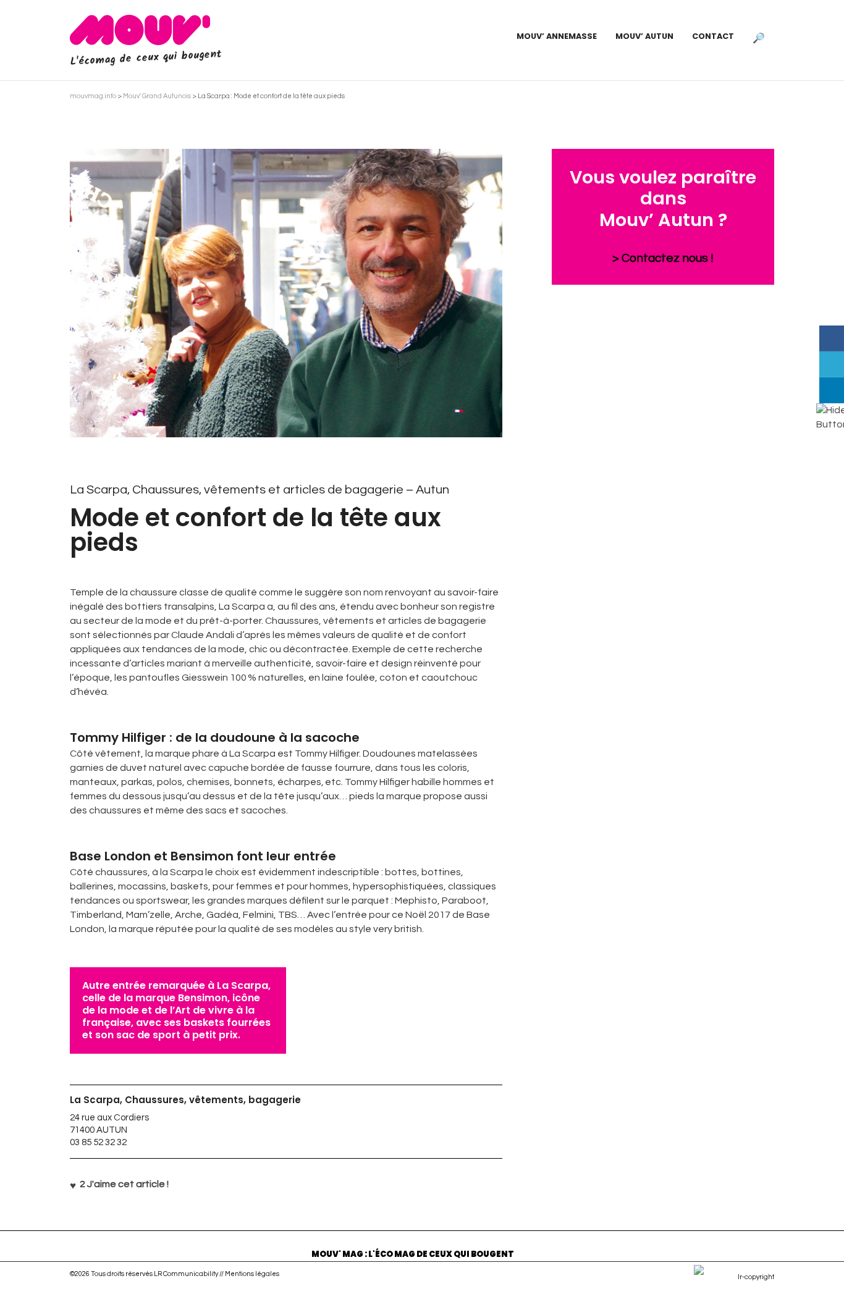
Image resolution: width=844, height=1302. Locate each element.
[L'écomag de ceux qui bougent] (140, 29)
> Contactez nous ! (663, 258)
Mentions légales (252, 1273)
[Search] (758, 36)
